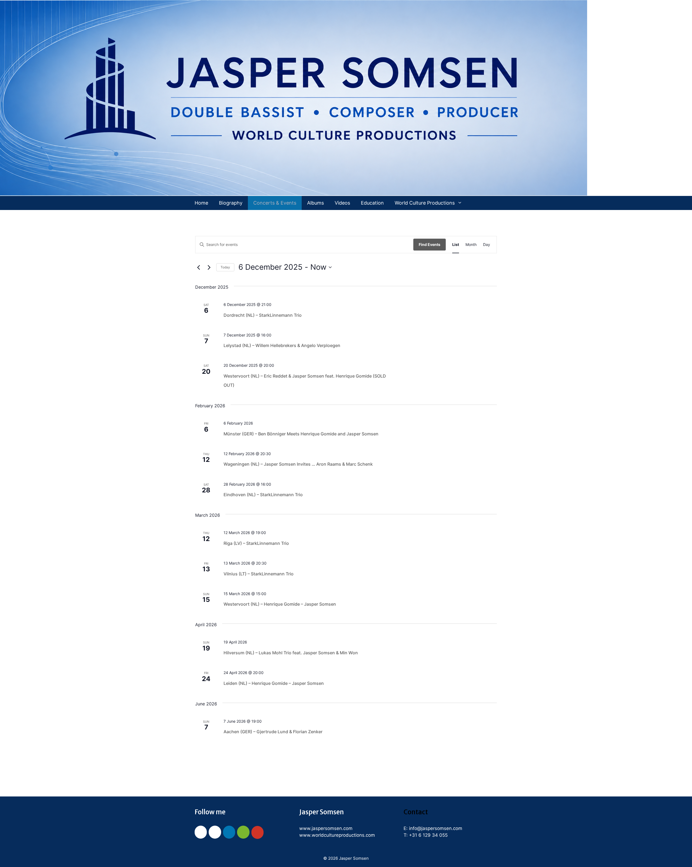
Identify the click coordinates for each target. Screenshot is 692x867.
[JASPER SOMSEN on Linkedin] (229, 832)
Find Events (429, 244)
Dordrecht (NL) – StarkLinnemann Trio (263, 315)
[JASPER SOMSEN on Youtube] (257, 832)
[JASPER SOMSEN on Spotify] (243, 832)
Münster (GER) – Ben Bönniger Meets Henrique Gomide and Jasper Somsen (301, 433)
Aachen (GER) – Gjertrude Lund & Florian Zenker (273, 731)
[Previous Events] (198, 267)
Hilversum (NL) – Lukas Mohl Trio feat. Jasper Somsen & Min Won (291, 652)
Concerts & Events (274, 203)
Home (201, 203)
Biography (230, 203)
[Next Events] (209, 267)
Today (225, 267)
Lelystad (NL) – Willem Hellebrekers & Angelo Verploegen (282, 345)
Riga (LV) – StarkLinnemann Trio (256, 543)
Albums (315, 203)
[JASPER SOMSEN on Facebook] (201, 832)
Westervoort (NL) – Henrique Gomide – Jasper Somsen (280, 604)
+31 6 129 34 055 (428, 835)
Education (372, 203)
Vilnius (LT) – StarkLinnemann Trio (259, 573)
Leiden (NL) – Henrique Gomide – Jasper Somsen (274, 683)
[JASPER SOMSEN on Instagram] (215, 832)
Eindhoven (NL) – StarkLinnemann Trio (263, 494)
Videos (342, 203)
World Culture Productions (425, 203)
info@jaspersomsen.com (435, 828)
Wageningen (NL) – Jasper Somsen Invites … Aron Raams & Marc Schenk (298, 464)
